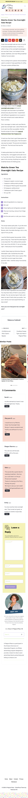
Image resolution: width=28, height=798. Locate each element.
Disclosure (14, 782)
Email (7, 573)
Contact (16, 779)
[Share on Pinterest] (13, 40)
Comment (8, 542)
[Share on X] (2, 40)
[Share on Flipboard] (9, 40)
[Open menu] (25, 6)
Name (7, 566)
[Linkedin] (21, 10)
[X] (9, 10)
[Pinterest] (15, 10)
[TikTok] (18, 10)
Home (6, 779)
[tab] (12, 385)
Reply (7, 406)
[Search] (21, 634)
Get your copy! (14, 1)
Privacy (21, 779)
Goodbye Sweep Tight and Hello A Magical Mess (21, 332)
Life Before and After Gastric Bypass (6, 332)
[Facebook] (6, 10)
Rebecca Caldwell (7, 25)
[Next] (25, 364)
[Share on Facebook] (6, 40)
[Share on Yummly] (17, 40)
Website (7, 581)
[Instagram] (12, 10)
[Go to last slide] (3, 364)
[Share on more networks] (20, 40)
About (10, 779)
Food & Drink (4, 17)
